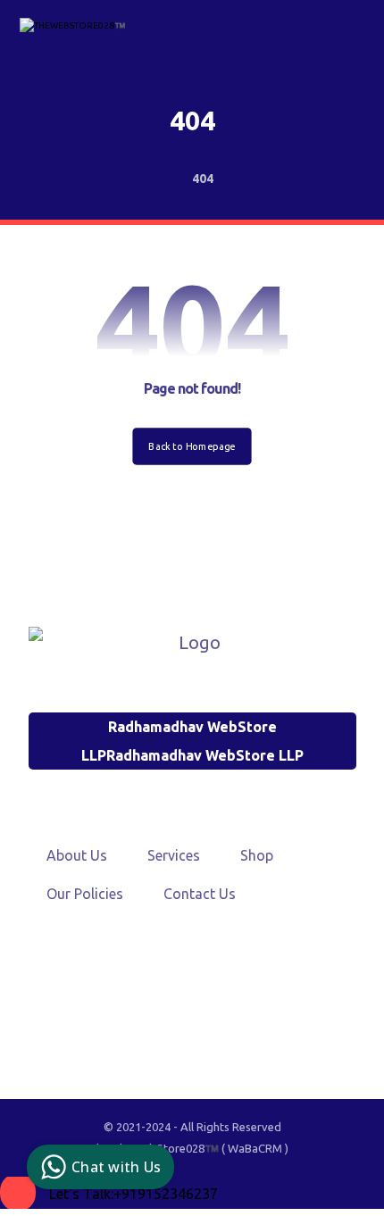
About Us (76, 855)
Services (173, 855)
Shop (256, 855)
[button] (185, 1004)
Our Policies (84, 894)
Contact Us (199, 894)
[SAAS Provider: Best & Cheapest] (73, 32)
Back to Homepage (191, 445)
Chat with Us (116, 1167)
